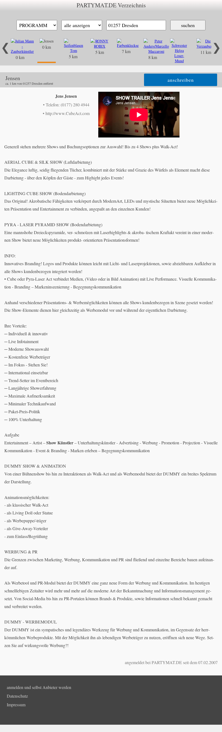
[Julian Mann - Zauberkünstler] (22, 51)
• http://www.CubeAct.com (66, 113)
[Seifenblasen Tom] (73, 50)
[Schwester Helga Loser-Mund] (179, 60)
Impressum (16, 704)
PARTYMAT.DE (167, 662)
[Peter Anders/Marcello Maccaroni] (156, 51)
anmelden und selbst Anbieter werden (39, 687)
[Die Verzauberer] (206, 46)
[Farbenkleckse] (128, 45)
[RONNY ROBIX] (99, 46)
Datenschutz (17, 696)
